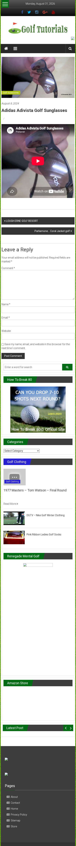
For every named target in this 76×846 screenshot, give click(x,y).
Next (70, 728)
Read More (10, 503)
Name (5, 304)
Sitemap (15, 820)
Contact (15, 802)
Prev (65, 728)
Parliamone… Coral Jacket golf (52, 231)
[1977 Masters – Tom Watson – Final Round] (15, 476)
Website (6, 330)
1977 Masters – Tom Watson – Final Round (35, 490)
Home (14, 808)
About (14, 796)
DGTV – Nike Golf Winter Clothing (46, 515)
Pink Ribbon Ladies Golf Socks (44, 534)
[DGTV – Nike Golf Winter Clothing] (14, 518)
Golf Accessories (11, 92)
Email (5, 317)
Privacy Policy (19, 814)
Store (14, 826)
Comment (8, 268)
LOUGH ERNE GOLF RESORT (22, 220)
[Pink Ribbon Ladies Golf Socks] (14, 537)
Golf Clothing (12, 481)
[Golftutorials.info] (6, 48)
